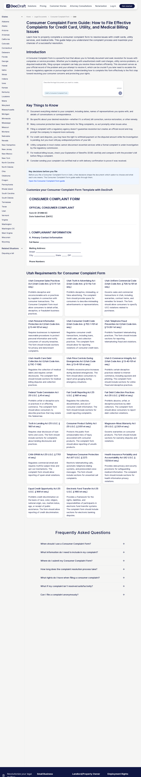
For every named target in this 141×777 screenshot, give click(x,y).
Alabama (5, 21)
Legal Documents (40, 17)
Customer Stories (58, 6)
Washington (7, 224)
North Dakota (7, 167)
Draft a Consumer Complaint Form (56, 93)
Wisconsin (6, 237)
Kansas (5, 88)
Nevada (5, 140)
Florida (4, 57)
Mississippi (6, 123)
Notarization (101, 6)
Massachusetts (8, 110)
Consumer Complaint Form (59, 17)
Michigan (5, 114)
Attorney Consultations (81, 6)
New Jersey (7, 149)
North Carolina (8, 162)
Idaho (4, 70)
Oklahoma (6, 176)
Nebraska (6, 136)
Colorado (5, 44)
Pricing (43, 6)
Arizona (5, 30)
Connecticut (7, 48)
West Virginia (7, 233)
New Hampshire (8, 145)
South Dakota (7, 198)
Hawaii (4, 66)
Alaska (4, 26)
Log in (113, 6)
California (6, 39)
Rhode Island (7, 189)
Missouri (5, 127)
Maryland (6, 105)
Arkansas (6, 35)
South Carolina (8, 193)
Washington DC (8, 229)
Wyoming (6, 242)
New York (6, 158)
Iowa (4, 83)
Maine (4, 101)
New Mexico (7, 154)
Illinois (4, 74)
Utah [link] (74, 17)
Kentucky (6, 92)
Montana (5, 132)
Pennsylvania (7, 184)
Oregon (5, 180)
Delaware (6, 52)
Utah (4, 211)
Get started (127, 6)
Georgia (5, 61)
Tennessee (6, 202)
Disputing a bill (8, 253)
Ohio (4, 171)
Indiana (5, 79)
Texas (4, 206)
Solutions (32, 6)
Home (28, 17)
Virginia (5, 220)
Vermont (5, 215)
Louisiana (6, 96)
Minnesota (6, 118)
